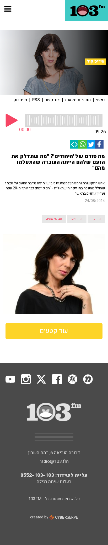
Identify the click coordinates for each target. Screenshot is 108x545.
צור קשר (52, 100)
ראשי (100, 100)
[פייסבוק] (99, 144)
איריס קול (95, 61)
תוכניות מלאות (78, 100)
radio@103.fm (54, 461)
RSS (36, 100)
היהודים (77, 218)
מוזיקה (96, 218)
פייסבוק (20, 100)
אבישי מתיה (54, 218)
